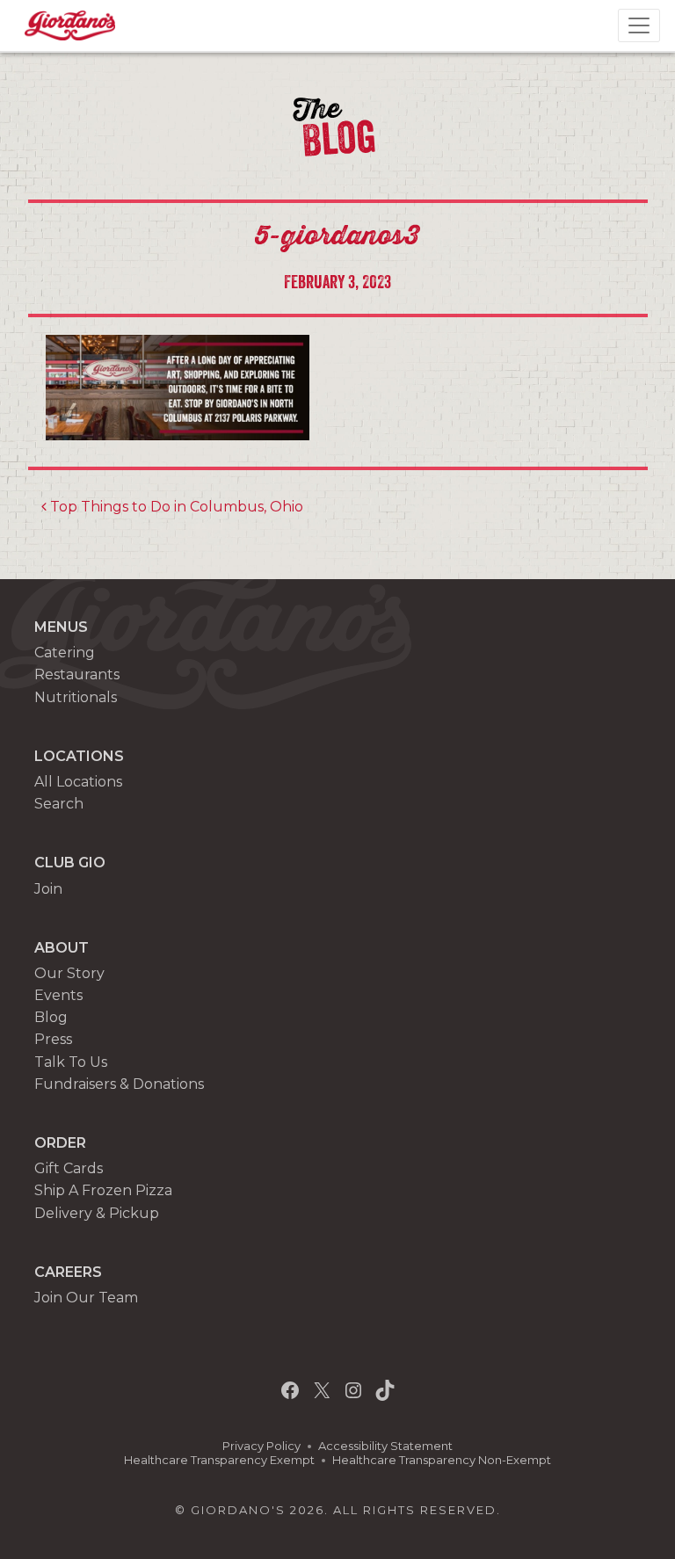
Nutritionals (75, 697)
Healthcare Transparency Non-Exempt (441, 1460)
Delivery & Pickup (96, 1213)
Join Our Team (86, 1297)
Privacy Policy (261, 1446)
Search (58, 803)
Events (58, 995)
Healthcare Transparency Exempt (219, 1460)
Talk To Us (70, 1062)
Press (53, 1039)
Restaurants (77, 674)
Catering (64, 652)
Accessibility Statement (385, 1446)
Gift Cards (68, 1168)
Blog (51, 1017)
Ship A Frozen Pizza (103, 1190)
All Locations (78, 781)
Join (48, 889)
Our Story (69, 973)
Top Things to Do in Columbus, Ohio (175, 506)
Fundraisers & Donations (119, 1084)
